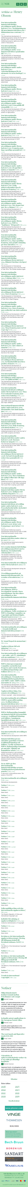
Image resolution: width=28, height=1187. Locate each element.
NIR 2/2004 (20, 683)
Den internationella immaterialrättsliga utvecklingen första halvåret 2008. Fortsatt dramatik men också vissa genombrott (12, 454)
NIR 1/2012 (12, 347)
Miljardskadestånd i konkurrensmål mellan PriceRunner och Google (10, 995)
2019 (17, 1096)
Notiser (4, 785)
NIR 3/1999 (11, 821)
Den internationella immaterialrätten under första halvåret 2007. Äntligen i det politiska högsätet (13, 491)
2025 (17, 1086)
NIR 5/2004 (12, 648)
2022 (3, 1092)
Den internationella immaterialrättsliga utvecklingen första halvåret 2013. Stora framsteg (12, 291)
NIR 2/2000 (11, 806)
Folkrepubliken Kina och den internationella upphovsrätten (13, 909)
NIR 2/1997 (11, 852)
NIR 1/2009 (19, 442)
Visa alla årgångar (14, 1101)
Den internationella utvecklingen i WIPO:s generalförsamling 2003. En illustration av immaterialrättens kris (14, 701)
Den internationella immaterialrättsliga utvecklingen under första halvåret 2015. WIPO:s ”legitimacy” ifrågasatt (11, 221)
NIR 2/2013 (5, 312)
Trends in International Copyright (10, 976)
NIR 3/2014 (4, 264)
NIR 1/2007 (17, 510)
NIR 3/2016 (20, 189)
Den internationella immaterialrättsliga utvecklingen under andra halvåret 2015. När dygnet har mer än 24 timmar (12, 203)
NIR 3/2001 (11, 790)
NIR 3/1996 (11, 862)
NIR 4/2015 (23, 225)
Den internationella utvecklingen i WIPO (14, 732)
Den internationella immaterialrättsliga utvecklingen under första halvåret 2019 (11, 88)
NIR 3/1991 (11, 970)
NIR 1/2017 (20, 170)
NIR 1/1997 (11, 857)
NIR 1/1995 (11, 888)
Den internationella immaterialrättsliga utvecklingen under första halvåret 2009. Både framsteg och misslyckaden (12, 424)
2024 (3, 1089)
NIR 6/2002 (11, 734)
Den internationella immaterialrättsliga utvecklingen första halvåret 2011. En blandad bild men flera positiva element (13, 360)
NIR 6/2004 (4, 643)
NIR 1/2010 (8, 411)
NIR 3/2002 (11, 771)
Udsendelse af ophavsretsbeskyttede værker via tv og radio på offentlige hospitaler (13, 1058)
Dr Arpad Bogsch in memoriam (13, 641)
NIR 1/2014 (21, 278)
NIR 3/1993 (11, 903)
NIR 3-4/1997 (12, 847)
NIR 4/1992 (4, 912)
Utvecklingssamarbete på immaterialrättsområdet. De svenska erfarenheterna (12, 575)
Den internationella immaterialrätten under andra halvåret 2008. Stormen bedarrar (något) (13, 439)
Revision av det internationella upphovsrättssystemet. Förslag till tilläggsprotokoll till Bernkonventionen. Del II (13, 939)
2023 (17, 1089)
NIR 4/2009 (19, 427)
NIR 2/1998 (11, 836)
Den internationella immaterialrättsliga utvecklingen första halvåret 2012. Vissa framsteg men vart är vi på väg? (13, 326)
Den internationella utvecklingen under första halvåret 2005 (14, 563)
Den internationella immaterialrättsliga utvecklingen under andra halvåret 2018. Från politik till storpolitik (12, 103)
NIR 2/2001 (11, 795)
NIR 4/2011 (18, 364)
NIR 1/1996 (11, 872)
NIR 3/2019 (16, 91)
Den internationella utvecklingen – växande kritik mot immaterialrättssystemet (14, 629)
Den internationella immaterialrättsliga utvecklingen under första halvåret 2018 (11, 118)
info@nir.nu (8, 1177)
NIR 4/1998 (11, 831)
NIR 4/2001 (11, 785)
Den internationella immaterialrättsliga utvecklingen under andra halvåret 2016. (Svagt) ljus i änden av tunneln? (11, 166)
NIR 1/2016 (19, 207)
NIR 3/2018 (16, 121)
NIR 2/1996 (11, 867)
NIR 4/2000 (11, 800)
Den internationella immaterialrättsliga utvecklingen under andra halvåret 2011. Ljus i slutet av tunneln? (12, 344)
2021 (17, 1092)
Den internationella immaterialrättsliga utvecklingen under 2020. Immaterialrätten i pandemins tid (12, 50)
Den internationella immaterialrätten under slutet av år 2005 (14, 538)
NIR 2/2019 (14, 107)
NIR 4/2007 (19, 494)
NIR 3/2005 (5, 599)
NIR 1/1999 (11, 826)
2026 (3, 1086)
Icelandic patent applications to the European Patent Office (13, 1019)
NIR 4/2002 (20, 750)
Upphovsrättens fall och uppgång (10, 647)
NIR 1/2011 (22, 379)
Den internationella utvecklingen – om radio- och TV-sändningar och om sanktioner (14, 655)
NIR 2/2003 (22, 720)
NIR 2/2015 (19, 244)
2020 (3, 1096)
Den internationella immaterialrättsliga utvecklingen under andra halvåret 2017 (11, 132)
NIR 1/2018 (16, 135)
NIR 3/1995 (11, 883)
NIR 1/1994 (11, 898)
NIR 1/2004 (22, 693)
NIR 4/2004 (20, 657)
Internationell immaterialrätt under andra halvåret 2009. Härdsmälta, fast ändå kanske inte (12, 408)
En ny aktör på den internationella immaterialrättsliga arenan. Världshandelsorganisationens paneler (13, 767)
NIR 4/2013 (21, 294)
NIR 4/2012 (13, 330)
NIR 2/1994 (11, 893)
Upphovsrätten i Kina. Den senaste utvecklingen (11, 692)
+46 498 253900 (19, 1177)
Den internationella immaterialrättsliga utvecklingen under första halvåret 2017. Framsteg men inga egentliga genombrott (12, 146)
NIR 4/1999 (11, 816)
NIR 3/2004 (16, 672)
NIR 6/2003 (23, 704)
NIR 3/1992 (11, 931)
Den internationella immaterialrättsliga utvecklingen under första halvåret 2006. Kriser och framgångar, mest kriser (11, 522)
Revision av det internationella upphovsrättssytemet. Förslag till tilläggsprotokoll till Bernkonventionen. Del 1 (14, 959)
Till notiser (14, 1079)
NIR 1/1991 (13, 977)
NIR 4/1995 (11, 877)
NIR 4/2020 (8, 53)
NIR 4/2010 (21, 396)
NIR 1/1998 (11, 842)
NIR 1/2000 (11, 811)
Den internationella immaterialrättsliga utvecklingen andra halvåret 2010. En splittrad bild (12, 376)
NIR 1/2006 (11, 540)
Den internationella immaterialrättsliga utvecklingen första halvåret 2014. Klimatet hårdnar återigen (13, 259)
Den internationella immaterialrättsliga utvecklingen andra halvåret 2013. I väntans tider (12, 275)
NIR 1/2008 (9, 479)
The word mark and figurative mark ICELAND (12, 1035)
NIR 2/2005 (22, 617)
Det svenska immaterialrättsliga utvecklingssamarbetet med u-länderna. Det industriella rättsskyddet (13, 550)
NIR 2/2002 (5, 780)
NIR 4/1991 (11, 951)
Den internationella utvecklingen (14, 778)
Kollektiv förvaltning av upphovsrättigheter (10, 920)
